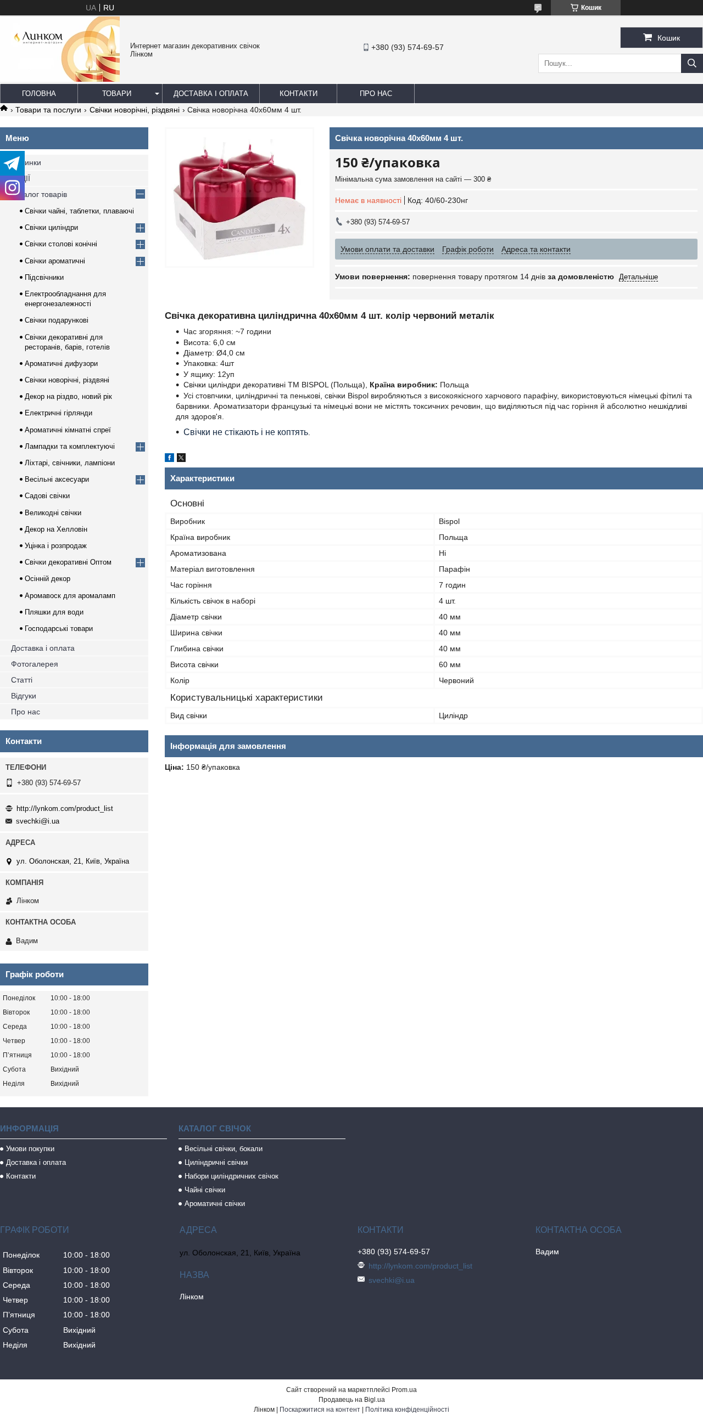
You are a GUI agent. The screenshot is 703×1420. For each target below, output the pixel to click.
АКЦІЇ (20, 178)
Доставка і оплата (211, 93)
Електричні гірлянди (58, 413)
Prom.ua (404, 1390)
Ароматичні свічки (215, 1203)
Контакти (298, 93)
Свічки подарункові (56, 320)
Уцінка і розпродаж (56, 546)
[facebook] (169, 459)
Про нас (376, 93)
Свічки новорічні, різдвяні (135, 109)
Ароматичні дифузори (61, 363)
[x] (181, 459)
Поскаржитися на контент (320, 1409)
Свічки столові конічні (61, 244)
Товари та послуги (48, 109)
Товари (116, 93)
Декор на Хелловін (56, 529)
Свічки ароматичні (55, 261)
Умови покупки (30, 1149)
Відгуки (23, 695)
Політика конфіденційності (407, 1409)
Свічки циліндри (51, 227)
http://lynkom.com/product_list (64, 808)
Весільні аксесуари (57, 479)
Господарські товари (59, 628)
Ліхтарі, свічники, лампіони (70, 463)
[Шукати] (692, 63)
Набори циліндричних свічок (231, 1176)
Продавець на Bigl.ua (352, 1400)
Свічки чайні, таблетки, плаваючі (79, 211)
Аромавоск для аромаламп (70, 595)
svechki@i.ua (37, 821)
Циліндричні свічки (216, 1162)
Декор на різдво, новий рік (68, 396)
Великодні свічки (53, 513)
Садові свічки (47, 496)
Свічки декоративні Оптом (68, 562)
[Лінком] (60, 79)
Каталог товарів (39, 194)
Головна (39, 93)
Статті (21, 679)
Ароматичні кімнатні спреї (68, 430)
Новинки (26, 162)
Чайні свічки (205, 1190)
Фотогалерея (34, 664)
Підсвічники (44, 277)
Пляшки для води (54, 612)
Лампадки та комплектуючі (70, 446)
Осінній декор (47, 578)
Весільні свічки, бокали (224, 1149)
